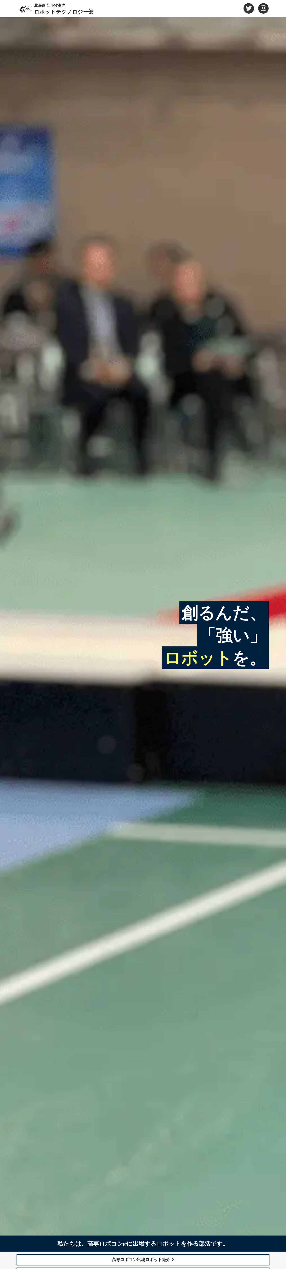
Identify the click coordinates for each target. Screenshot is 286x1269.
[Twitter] (248, 8)
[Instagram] (263, 8)
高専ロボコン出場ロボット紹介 (142, 1259)
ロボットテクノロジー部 (64, 8)
